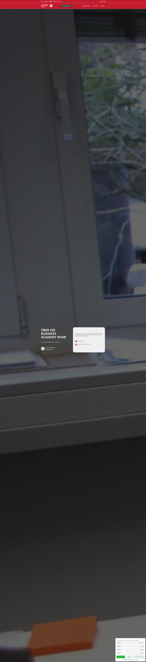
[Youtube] (104, 1)
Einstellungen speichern (139, 657)
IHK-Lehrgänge (86, 6)
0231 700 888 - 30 (46, 1)
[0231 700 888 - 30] (41, 1)
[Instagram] (101, 1)
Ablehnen (129, 657)
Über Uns (95, 6)
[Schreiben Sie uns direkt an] (50, 1)
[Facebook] (99, 1)
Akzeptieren (120, 657)
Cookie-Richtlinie (125, 659)
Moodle (102, 6)
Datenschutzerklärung (131, 659)
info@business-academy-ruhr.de (84, 344)
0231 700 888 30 (80, 341)
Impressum (136, 659)
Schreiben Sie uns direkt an (56, 1)
